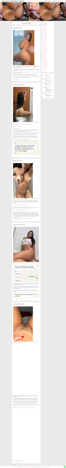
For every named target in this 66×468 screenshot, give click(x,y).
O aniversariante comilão (19, 304)
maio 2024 (44, 56)
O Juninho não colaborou (19, 84)
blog (14, 299)
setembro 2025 (45, 37)
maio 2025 (44, 42)
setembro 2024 (45, 51)
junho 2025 (44, 41)
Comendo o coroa (50, 83)
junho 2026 (44, 27)
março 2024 (44, 58)
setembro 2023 (45, 65)
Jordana (22, 85)
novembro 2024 (45, 49)
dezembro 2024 (45, 48)
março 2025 (44, 44)
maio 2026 (44, 28)
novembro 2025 (45, 35)
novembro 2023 (45, 63)
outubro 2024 (45, 50)
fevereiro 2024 (45, 59)
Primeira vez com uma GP (19, 224)
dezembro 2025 (45, 34)
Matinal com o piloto (18, 160)
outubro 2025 (45, 36)
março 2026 (44, 30)
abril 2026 (44, 29)
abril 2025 (44, 43)
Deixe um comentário (19, 299)
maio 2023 (44, 70)
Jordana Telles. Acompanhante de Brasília (12, 1)
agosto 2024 (45, 52)
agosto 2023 (44, 66)
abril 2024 (44, 57)
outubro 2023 (45, 64)
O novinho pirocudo (17, 27)
